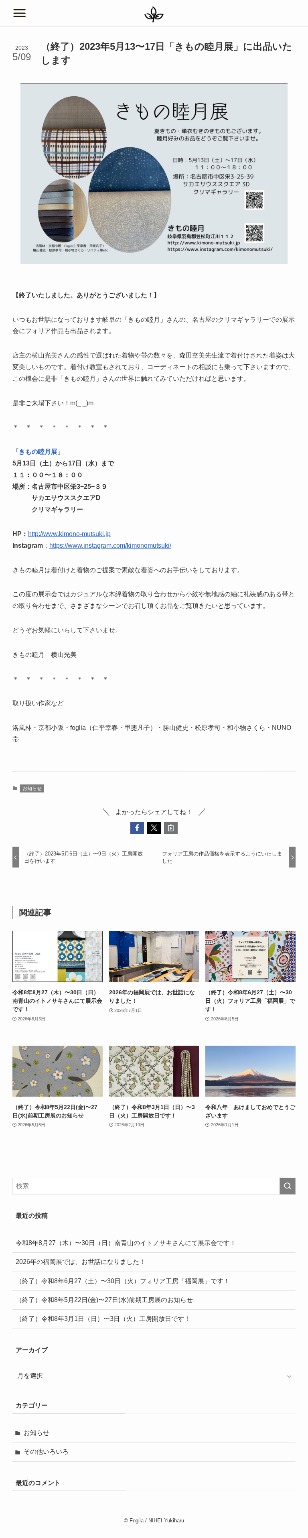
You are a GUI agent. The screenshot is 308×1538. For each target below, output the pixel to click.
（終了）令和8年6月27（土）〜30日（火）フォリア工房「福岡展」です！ (123, 1281)
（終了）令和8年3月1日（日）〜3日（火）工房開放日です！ (103, 1318)
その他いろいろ (46, 1451)
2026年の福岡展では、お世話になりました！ (81, 1261)
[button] (137, 828)
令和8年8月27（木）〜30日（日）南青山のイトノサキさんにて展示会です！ (126, 1242)
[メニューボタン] (20, 13)
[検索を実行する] (288, 1186)
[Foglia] (154, 14)
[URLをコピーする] (171, 828)
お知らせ (32, 788)
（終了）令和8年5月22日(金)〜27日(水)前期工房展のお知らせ (104, 1299)
